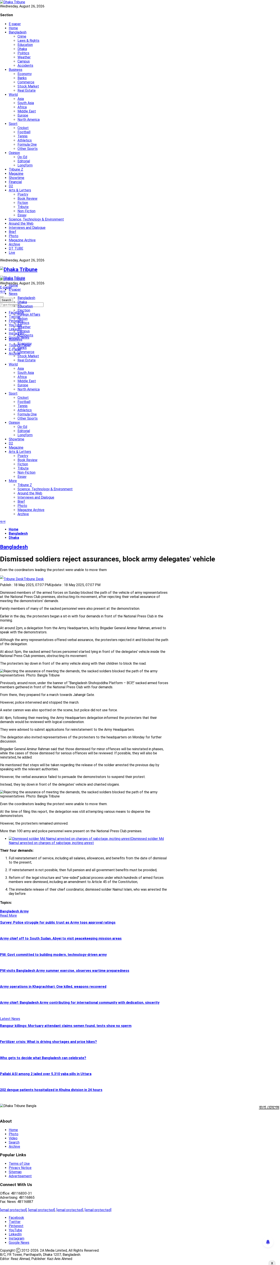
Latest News (10, 1019)
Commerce (26, 82)
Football (24, 132)
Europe (23, 115)
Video (13, 1138)
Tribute (23, 207)
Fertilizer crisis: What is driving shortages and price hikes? (48, 1042)
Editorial (24, 161)
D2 (11, 186)
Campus (24, 61)
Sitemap (15, 1172)
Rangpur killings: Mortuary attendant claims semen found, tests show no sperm (65, 1026)
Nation (23, 319)
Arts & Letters (20, 190)
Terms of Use (19, 1164)
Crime (22, 36)
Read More (8, 915)
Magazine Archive (22, 240)
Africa (22, 107)
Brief (12, 232)
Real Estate (27, 90)
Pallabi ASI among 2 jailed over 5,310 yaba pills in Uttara (45, 1074)
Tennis (23, 136)
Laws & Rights (28, 41)
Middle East (27, 111)
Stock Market (28, 86)
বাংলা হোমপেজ (269, 1107)
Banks (22, 78)
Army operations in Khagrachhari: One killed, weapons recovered (53, 987)
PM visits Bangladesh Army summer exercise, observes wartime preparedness (64, 971)
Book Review (27, 198)
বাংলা (2, 291)
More (13, 481)
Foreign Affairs (29, 314)
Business (15, 70)
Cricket (23, 128)
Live (12, 253)
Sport (13, 124)
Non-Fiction (26, 211)
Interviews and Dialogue (27, 228)
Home (13, 28)
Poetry (23, 194)
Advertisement (20, 1176)
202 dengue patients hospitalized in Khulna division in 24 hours (51, 1090)
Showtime (16, 178)
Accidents (25, 65)
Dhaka (22, 49)
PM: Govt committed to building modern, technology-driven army (53, 955)
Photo (13, 236)
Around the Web (21, 223)
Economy (25, 74)
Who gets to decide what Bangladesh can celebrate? (43, 1058)
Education (25, 45)
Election (24, 310)
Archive (14, 244)
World (13, 95)
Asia (21, 99)
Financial (15, 182)
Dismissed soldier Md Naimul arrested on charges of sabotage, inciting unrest (86, 841)
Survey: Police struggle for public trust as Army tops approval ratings (58, 922)
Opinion (14, 153)
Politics (23, 53)
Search (14, 1142)
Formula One (27, 144)
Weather (24, 57)
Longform (25, 165)
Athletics (25, 140)
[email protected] (13, 1210)
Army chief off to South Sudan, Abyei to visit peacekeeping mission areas (61, 938)
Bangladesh (17, 32)
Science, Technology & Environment (36, 219)
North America (29, 119)
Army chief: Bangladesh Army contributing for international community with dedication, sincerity (79, 1002)
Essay (22, 215)
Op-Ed (22, 157)
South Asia (26, 103)
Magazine (16, 174)
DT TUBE (16, 248)
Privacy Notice (20, 1168)
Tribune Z (16, 169)
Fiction (23, 203)
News (13, 294)
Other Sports (28, 149)
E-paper (15, 24)
